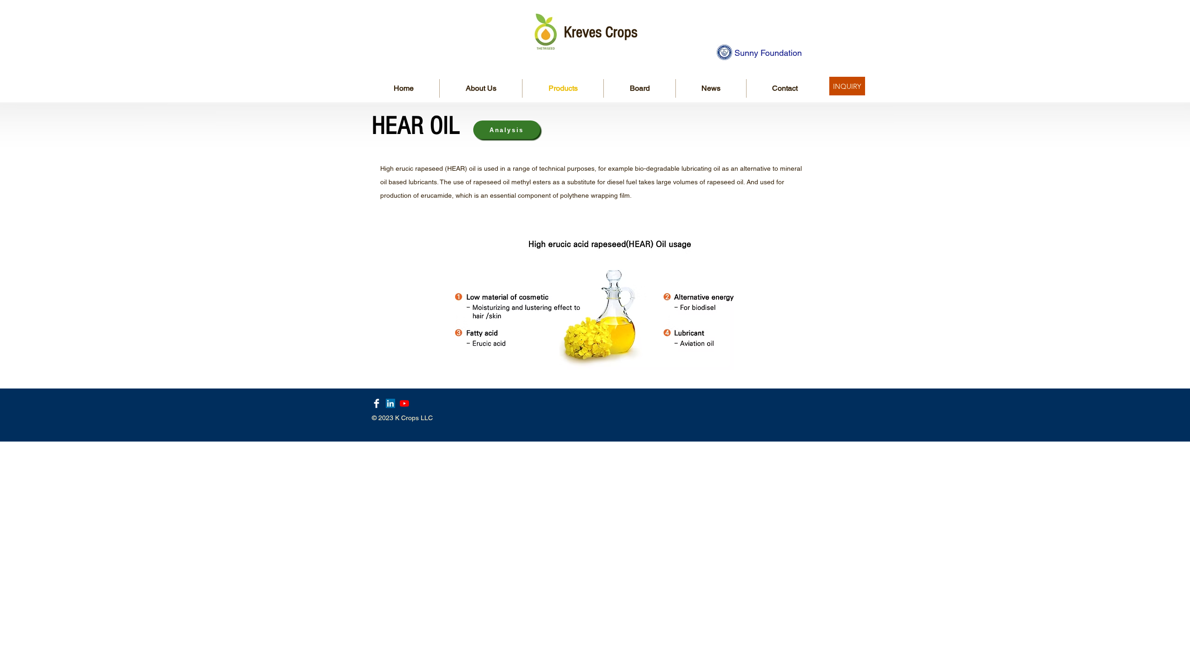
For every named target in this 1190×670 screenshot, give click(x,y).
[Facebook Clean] (376, 403)
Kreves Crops (600, 32)
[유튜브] (404, 403)
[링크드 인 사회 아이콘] (390, 403)
